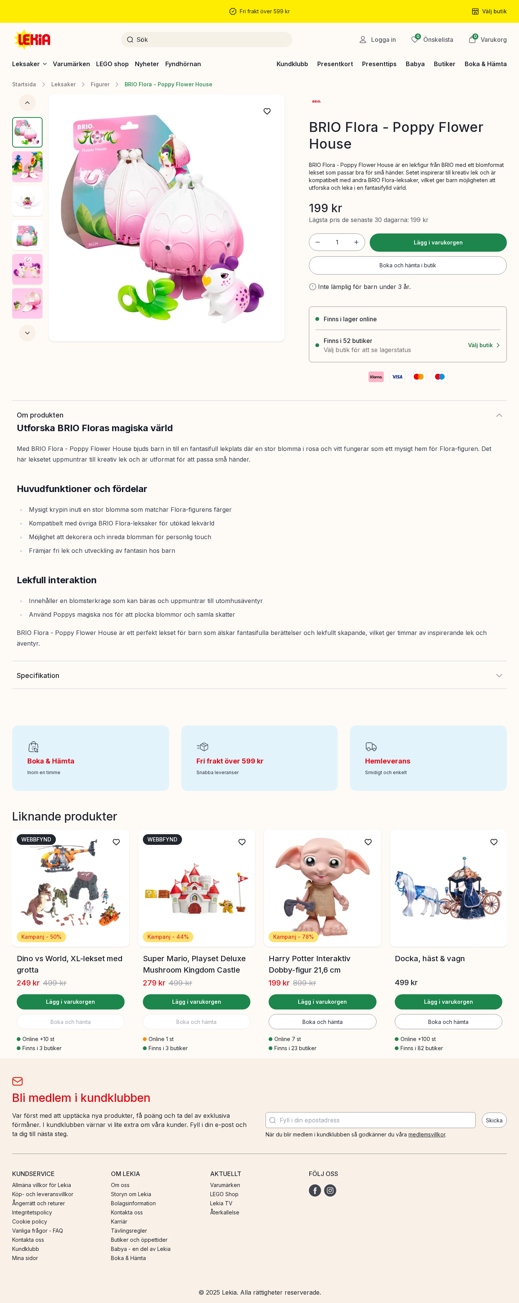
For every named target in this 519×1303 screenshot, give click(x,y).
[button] (487, 39)
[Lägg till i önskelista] (267, 111)
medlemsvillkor (426, 1134)
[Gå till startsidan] (33, 39)
